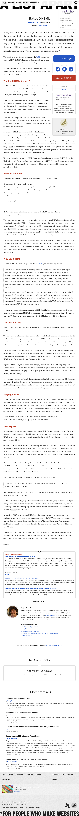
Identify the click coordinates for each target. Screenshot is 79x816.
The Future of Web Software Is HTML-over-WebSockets (22, 578)
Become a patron (64, 78)
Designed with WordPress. (9, 804)
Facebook (70, 775)
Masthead (19, 775)
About (3, 775)
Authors (10, 775)
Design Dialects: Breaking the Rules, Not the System (26, 759)
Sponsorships (6, 779)
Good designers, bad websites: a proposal (22, 713)
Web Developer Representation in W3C (20, 556)
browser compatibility (51, 615)
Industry (45, 26)
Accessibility (9, 722)
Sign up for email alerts (53, 645)
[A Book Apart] (74, 805)
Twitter (54, 779)
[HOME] (4, 3)
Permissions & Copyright (9, 807)
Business (8, 731)
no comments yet (64, 58)
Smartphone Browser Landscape (30, 631)
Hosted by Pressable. (22, 804)
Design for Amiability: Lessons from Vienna (23, 736)
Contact (38, 775)
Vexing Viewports (26, 629)
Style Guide (29, 775)
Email (63, 775)
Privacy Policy (23, 807)
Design (7, 769)
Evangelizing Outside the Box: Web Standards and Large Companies (39, 633)
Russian (64, 89)
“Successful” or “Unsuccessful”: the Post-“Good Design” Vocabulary (32, 727)
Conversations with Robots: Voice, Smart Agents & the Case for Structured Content (30, 588)
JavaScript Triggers (26, 636)
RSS (59, 775)
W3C (38, 57)
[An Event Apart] (67, 805)
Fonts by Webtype (34, 807)
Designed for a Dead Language (18, 698)
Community (8, 754)
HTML (40, 26)
